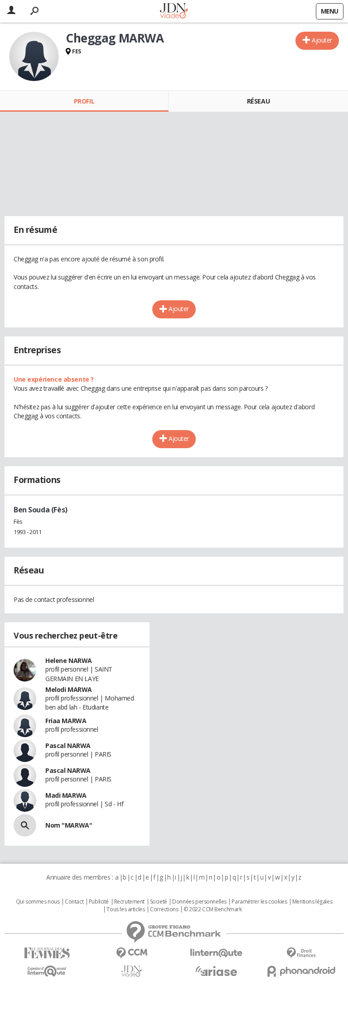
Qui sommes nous (38, 902)
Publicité (99, 902)
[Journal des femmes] (47, 953)
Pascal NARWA (68, 745)
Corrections (164, 909)
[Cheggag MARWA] (34, 56)
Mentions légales (312, 902)
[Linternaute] (216, 953)
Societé (158, 902)
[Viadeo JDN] (131, 971)
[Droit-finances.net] (301, 953)
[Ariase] (216, 971)
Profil (84, 101)
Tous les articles (125, 909)
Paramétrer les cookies (259, 902)
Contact (74, 902)
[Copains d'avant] (47, 971)
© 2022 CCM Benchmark (213, 909)
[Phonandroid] (301, 971)
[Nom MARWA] (25, 825)
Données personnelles (199, 902)
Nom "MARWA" (68, 825)
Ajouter (322, 40)
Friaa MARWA (65, 720)
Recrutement (129, 902)
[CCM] (131, 953)
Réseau (258, 101)
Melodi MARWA (68, 689)
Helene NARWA (68, 660)
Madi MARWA (66, 795)
